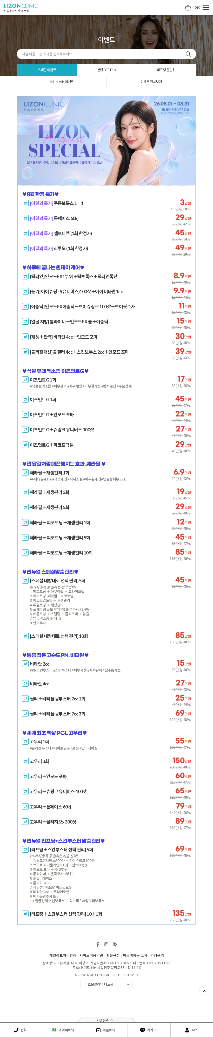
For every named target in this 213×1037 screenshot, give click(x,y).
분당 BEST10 (106, 70)
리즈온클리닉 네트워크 (101, 984)
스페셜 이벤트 (47, 70)
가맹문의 (157, 955)
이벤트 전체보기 (151, 82)
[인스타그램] (106, 944)
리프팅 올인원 (166, 70)
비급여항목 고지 (135, 955)
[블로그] (115, 945)
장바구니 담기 (25, 204)
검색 (188, 54)
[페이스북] (98, 944)
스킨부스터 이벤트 (62, 82)
